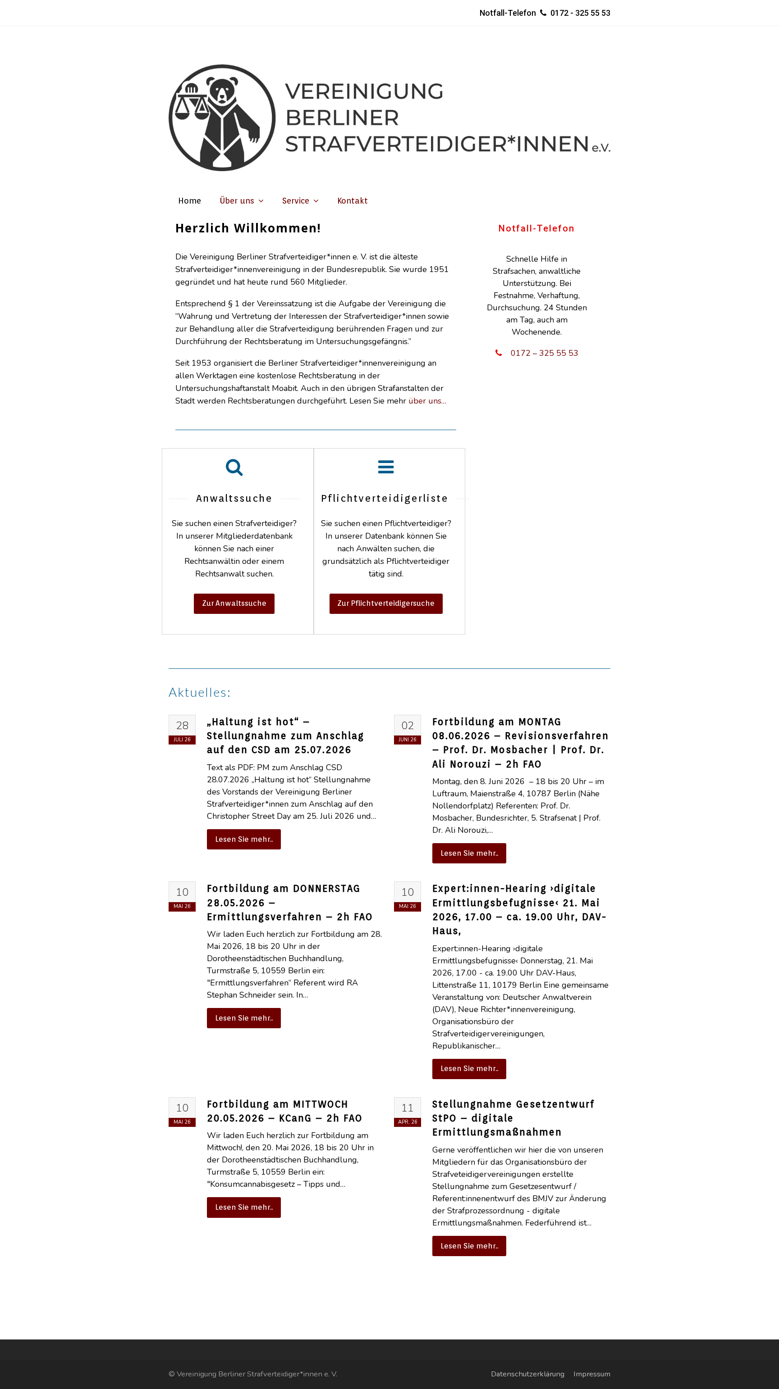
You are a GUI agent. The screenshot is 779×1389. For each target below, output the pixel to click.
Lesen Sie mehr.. (244, 839)
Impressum (591, 1374)
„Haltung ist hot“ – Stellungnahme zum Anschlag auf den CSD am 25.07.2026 (285, 736)
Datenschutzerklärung (527, 1374)
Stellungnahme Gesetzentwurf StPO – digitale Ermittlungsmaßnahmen (513, 1118)
